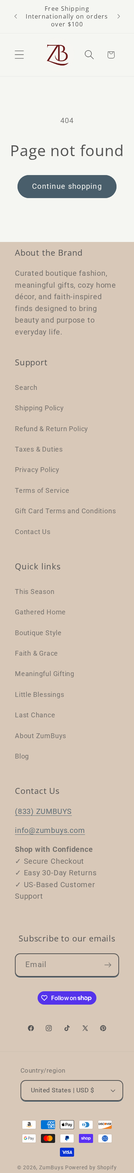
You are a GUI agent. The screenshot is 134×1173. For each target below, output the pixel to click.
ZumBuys (51, 1167)
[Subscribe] (107, 965)
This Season (35, 591)
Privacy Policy (37, 470)
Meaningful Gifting (44, 674)
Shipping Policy (39, 408)
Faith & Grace (36, 653)
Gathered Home (40, 612)
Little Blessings (39, 694)
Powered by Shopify (91, 1167)
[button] (19, 54)
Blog (22, 756)
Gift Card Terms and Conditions (65, 511)
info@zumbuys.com (50, 830)
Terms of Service (42, 490)
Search (26, 387)
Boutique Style (38, 633)
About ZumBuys (40, 736)
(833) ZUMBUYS (43, 811)
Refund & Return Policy (51, 429)
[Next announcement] (119, 16)
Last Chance (35, 715)
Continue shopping (67, 186)
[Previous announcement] (15, 16)
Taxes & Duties (39, 449)
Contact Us (33, 532)
